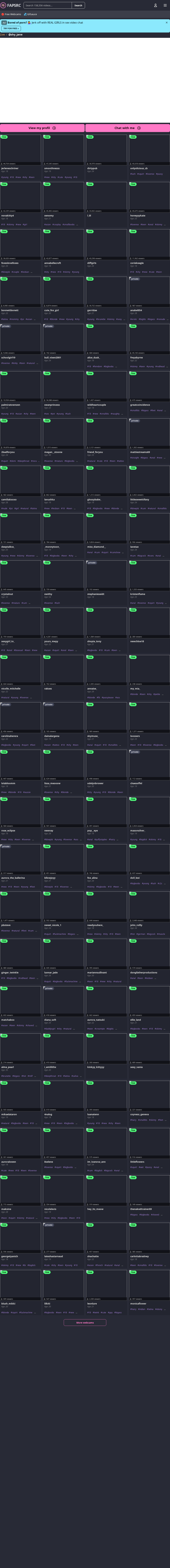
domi (13, 461)
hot (133, 934)
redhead (161, 366)
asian (48, 224)
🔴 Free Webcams (11, 14)
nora (34, 461)
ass (118, 697)
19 (4, 978)
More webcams (85, 1322)
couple (16, 272)
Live (2, 34)
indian (142, 1309)
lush (133, 174)
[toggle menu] (148, 5)
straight (135, 457)
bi (25, 1265)
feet (153, 410)
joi (23, 319)
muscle (161, 934)
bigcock (142, 555)
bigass (152, 319)
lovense (150, 174)
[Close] (166, 22)
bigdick (143, 839)
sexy (120, 319)
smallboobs (69, 224)
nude (5, 508)
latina (5, 319)
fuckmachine (60, 934)
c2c (160, 883)
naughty (116, 413)
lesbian (25, 272)
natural (31, 363)
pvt (53, 413)
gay (111, 1312)
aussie (28, 792)
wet (141, 1167)
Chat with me (125, 128)
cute (61, 177)
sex (47, 413)
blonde (54, 319)
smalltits (105, 413)
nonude (161, 319)
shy (25, 177)
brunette (101, 319)
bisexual (19, 650)
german (141, 934)
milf (31, 1076)
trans (151, 555)
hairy (112, 839)
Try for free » (11, 28)
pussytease (108, 697)
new (19, 177)
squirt (141, 174)
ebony (159, 1309)
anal (151, 224)
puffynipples (101, 839)
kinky (15, 363)
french (100, 1265)
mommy (15, 319)
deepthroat (24, 461)
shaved (30, 1025)
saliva (75, 1076)
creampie (100, 1028)
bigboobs (109, 366)
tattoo (121, 461)
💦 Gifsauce (30, 14)
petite (157, 694)
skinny (11, 224)
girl (25, 224)
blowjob (6, 272)
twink (96, 1312)
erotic (134, 319)
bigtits (143, 319)
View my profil (39, 128)
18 (12, 177)
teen (32, 177)
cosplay (57, 224)
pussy (160, 174)
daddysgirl (50, 1028)
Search (78, 5)
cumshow (115, 552)
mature (59, 461)
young (5, 177)
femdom (98, 366)
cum (144, 508)
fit (99, 697)
